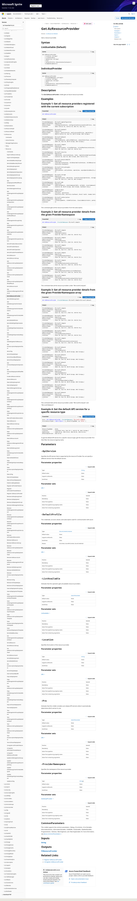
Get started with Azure (128, 18)
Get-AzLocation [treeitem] (11, 185)
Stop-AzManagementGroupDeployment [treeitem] (15, 681)
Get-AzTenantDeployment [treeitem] (14, 360)
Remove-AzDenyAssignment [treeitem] (14, 496)
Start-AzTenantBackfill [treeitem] (13, 673)
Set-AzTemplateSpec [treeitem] (12, 670)
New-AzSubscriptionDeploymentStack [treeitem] (15, 469)
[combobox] (12, 25)
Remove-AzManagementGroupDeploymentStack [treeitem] (15, 516)
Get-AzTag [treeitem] (9, 351)
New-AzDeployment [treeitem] (12, 385)
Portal (117, 18)
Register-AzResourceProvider (53, 860)
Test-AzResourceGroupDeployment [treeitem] (15, 725)
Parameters (117, 33)
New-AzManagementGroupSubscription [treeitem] (15, 413)
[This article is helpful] (127, 44)
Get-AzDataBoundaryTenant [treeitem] (14, 163)
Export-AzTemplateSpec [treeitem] (13, 157)
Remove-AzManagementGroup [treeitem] (15, 505)
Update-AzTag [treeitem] (10, 781)
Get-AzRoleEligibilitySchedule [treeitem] (15, 323)
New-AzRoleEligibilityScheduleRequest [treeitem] (15, 462)
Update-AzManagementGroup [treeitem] (15, 758)
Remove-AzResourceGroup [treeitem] (14, 543)
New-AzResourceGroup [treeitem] (13, 424)
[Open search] (129, 13)
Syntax (116, 26)
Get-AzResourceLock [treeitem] (12, 286)
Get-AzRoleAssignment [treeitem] (13, 299)
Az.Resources (65, 23)
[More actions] (94, 23)
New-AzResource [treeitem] (11, 421)
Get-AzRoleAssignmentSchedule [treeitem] (14, 303)
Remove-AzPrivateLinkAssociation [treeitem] (13, 536)
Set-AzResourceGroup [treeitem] (13, 645)
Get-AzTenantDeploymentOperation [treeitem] (15, 364)
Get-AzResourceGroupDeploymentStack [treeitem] (15, 274)
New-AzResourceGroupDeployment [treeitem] (15, 428)
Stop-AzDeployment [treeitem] (12, 676)
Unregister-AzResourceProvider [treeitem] (12, 754)
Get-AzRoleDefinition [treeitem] (12, 320)
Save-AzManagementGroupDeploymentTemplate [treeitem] (15, 603)
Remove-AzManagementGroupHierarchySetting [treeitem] (15, 523)
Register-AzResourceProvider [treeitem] (14, 493)
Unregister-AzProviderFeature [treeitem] (15, 745)
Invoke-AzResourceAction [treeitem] (13, 376)
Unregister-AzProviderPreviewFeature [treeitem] (14, 749)
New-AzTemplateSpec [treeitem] (12, 477)
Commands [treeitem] (9, 137)
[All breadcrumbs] (42, 23)
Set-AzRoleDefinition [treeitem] (12, 661)
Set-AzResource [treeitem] (11, 642)
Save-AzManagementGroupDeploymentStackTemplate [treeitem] (15, 596)
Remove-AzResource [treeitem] (12, 540)
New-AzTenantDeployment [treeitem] (14, 480)
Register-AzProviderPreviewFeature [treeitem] (14, 489)
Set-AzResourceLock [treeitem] (12, 655)
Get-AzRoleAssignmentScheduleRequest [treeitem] (15, 315)
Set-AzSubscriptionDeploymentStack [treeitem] (15, 666)
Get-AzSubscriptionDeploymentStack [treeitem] (15, 346)
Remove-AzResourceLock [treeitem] (13, 557)
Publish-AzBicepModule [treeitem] (13, 483)
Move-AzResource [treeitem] (11, 379)
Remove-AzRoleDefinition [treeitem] (13, 570)
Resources (73, 23)
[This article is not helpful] (129, 44)
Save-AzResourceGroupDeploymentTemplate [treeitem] (15, 616)
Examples (116, 31)
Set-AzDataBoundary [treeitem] (12, 633)
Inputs (116, 35)
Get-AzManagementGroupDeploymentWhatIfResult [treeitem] (15, 213)
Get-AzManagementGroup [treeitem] (14, 188)
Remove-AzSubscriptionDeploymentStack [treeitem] (15, 575)
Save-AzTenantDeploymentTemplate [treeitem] (15, 629)
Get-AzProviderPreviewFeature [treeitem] (15, 252)
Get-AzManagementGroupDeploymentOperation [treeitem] (15, 200)
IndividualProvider (47, 799)
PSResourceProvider (49, 851)
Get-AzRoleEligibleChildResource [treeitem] (14, 340)
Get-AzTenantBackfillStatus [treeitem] (14, 357)
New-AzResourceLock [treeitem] (12, 438)
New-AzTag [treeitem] (10, 474)
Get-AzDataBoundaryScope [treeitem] (14, 160)
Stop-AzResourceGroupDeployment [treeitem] (15, 687)
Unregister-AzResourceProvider (53, 862)
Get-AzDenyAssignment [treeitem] (13, 166)
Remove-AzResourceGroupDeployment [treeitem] (15, 547)
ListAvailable (45, 613)
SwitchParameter (75, 595)
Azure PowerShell (55, 23)
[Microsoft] (3, 14)
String (83, 470)
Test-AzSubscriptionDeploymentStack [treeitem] (15, 737)
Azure (47, 23)
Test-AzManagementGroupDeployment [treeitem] (15, 712)
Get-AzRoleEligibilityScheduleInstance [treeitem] (15, 328)
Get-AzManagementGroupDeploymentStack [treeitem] (15, 207)
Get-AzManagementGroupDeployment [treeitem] (15, 193)
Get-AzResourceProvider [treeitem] (13, 296)
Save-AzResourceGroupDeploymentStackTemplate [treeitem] (15, 609)
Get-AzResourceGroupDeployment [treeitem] (15, 262)
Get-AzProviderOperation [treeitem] (13, 249)
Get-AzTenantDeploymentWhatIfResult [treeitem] (15, 371)
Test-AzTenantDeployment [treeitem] (14, 742)
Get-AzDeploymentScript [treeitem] (13, 175)
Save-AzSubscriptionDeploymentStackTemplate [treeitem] (15, 623)
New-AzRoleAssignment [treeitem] (13, 448)
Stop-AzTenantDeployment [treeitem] (14, 704)
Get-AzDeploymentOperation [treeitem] (14, 172)
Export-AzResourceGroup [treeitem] (13, 154)
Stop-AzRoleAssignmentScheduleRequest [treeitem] (15, 693)
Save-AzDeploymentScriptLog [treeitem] (15, 588)
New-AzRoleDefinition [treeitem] (12, 457)
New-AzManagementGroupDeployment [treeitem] (15, 393)
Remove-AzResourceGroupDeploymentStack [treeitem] (15, 552)
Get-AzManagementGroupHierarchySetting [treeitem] (15, 225)
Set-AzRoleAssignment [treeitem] (13, 658)
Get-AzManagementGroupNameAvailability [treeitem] (15, 232)
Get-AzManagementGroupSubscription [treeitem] (15, 239)
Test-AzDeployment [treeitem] (12, 707)
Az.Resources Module (52, 33)
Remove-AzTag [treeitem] (11, 580)
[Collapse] (23, 22)
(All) (42, 488)
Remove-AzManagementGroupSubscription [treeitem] (15, 530)
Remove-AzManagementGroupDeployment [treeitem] (15, 510)
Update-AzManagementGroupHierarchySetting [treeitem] (15, 762)
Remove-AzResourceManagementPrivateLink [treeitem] (15, 562)
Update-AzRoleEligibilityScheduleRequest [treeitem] (15, 776)
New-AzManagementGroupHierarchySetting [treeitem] (15, 406)
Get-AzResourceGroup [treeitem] (13, 258)
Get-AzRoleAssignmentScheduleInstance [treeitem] (15, 308)
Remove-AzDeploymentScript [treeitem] (14, 502)
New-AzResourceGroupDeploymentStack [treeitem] (15, 433)
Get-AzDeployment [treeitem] (12, 169)
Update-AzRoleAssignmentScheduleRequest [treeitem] (15, 769)
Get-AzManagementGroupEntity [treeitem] (14, 219)
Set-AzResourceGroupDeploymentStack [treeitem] (15, 650)
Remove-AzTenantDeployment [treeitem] (15, 585)
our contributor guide (51, 882)
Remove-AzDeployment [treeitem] (13, 499)
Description (117, 28)
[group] (68, 162)
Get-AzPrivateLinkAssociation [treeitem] (14, 244)
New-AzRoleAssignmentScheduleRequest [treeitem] (15, 453)
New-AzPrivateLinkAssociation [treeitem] (15, 418)
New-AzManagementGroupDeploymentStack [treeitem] (15, 399)
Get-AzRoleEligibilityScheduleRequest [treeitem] (15, 334)
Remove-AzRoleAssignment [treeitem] (14, 567)
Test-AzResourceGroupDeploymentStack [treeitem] (15, 730)
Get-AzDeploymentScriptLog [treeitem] (14, 178)
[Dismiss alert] (134, 3)
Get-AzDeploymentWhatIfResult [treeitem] (14, 181)
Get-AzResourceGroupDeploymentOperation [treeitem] (15, 268)
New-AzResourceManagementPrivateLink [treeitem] (15, 443)
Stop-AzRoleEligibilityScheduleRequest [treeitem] (15, 700)
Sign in (133, 14)
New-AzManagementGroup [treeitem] (14, 388)
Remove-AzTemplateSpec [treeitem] (13, 582)
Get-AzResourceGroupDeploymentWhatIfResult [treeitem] (15, 281)
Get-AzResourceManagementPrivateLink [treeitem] (15, 291)
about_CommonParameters (52, 834)
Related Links (117, 39)
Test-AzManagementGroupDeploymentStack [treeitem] (15, 719)
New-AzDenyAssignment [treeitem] (13, 382)
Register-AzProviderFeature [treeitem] (14, 486)
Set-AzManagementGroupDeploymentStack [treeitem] (15, 638)
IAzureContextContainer (65, 531)
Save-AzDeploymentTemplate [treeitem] (14, 591)
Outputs (116, 37)
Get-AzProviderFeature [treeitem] (13, 246)
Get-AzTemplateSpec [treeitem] (12, 354)
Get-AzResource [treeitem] (11, 255)
